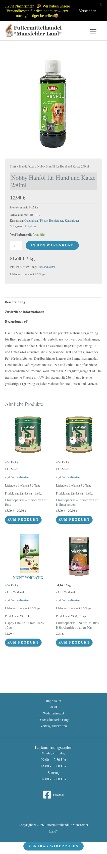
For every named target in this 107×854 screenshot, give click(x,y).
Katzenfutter (72, 220)
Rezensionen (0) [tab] (16, 321)
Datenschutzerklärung (53, 719)
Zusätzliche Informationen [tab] (24, 311)
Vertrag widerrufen (53, 726)
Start (13, 166)
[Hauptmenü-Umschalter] (93, 31)
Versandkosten (46, 267)
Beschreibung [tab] (15, 302)
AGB (53, 707)
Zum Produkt (23, 519)
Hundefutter (26, 166)
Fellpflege (31, 226)
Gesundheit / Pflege (36, 220)
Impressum (53, 700)
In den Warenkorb (52, 245)
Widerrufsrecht (53, 713)
